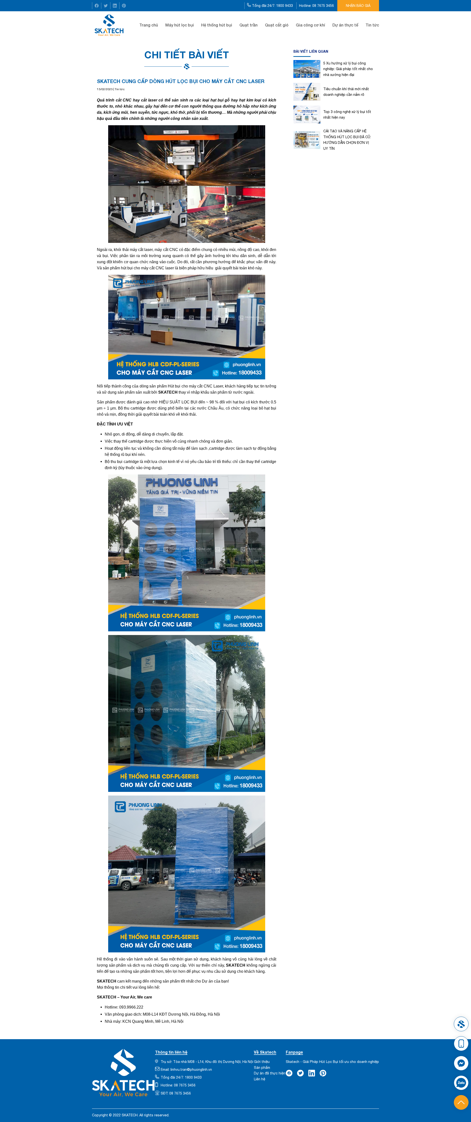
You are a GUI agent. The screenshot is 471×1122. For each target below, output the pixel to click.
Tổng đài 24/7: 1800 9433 (272, 6)
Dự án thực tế (345, 25)
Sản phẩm (262, 1068)
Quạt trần (248, 25)
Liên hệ (259, 1079)
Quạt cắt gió (276, 25)
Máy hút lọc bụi (179, 25)
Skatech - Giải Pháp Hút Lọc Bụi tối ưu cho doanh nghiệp (332, 1062)
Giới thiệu (262, 1062)
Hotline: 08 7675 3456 (317, 6)
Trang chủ (148, 25)
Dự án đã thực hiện (269, 1073)
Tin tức (372, 25)
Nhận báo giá (358, 6)
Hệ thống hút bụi (216, 25)
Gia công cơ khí (310, 25)
